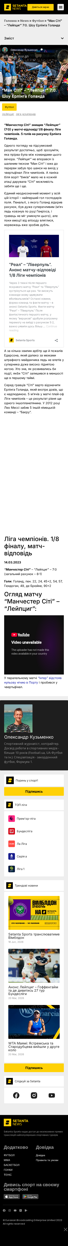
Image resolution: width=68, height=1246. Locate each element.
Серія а (22, 856)
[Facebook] (4, 1210)
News (24, 21)
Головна (10, 21)
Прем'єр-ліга (26, 818)
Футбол (38, 21)
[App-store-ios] (20, 1210)
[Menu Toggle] (60, 7)
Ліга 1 (20, 869)
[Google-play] (26, 1210)
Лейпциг (8, 114)
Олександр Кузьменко (24, 49)
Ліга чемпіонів (26, 114)
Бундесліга (24, 831)
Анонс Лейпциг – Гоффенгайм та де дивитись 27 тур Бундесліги (33, 990)
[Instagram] (9, 1210)
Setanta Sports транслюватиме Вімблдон (34, 936)
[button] (62, 38)
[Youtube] (15, 1210)
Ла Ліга (22, 844)
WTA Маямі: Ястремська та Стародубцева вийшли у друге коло (34, 1046)
